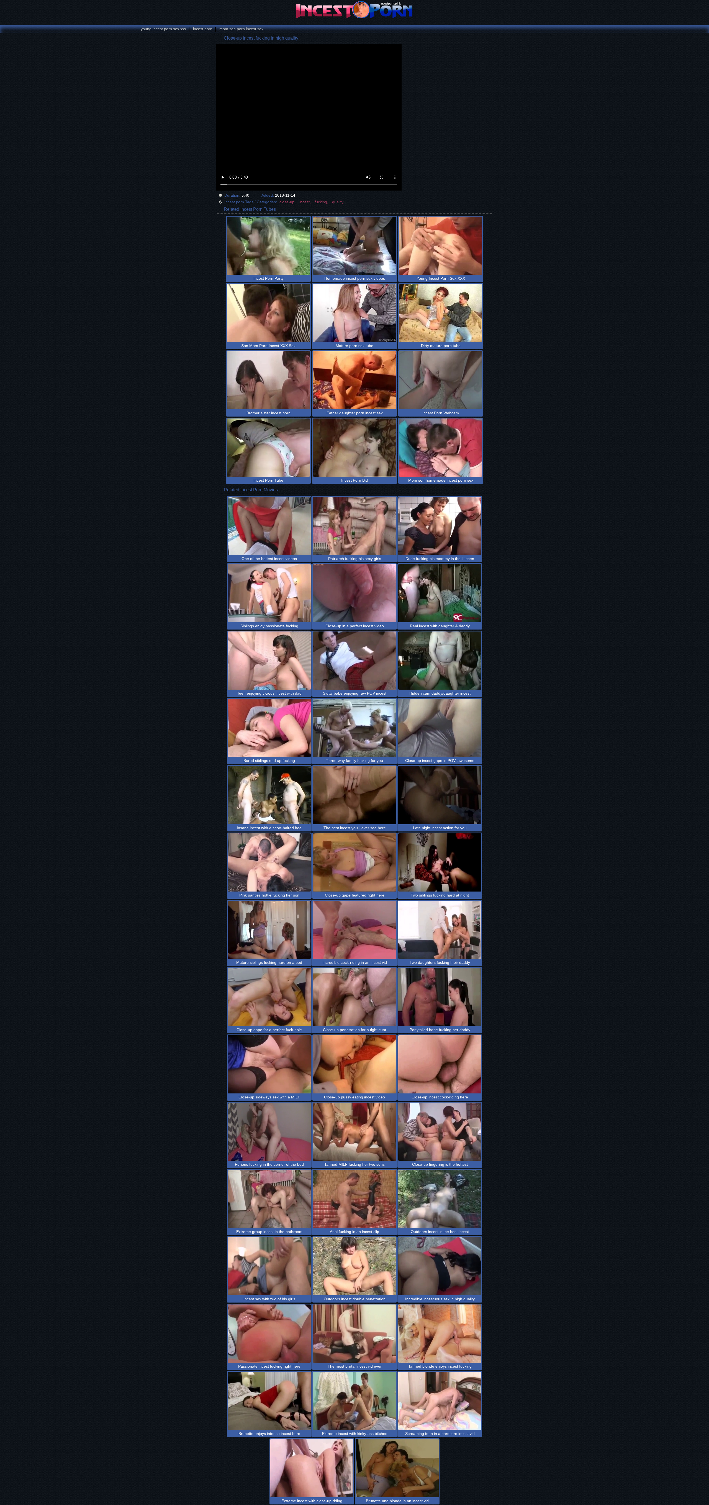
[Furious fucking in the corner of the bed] (269, 1132)
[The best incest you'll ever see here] (354, 795)
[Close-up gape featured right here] (354, 862)
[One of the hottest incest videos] (269, 526)
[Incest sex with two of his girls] (269, 1266)
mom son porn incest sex (241, 29)
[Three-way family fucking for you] (354, 728)
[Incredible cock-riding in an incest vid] (354, 930)
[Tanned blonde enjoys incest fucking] (439, 1333)
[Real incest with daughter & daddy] (439, 593)
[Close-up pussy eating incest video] (354, 1064)
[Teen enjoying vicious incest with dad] (269, 660)
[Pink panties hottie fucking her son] (269, 862)
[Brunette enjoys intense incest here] (269, 1401)
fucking (321, 202)
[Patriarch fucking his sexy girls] (354, 526)
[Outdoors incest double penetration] (354, 1266)
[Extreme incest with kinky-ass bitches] (354, 1401)
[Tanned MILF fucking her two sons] (354, 1132)
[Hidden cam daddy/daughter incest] (439, 660)
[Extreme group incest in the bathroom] (269, 1199)
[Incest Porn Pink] (354, 9)
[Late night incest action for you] (439, 795)
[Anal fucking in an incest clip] (354, 1199)
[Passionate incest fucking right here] (269, 1333)
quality (337, 202)
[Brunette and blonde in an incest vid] (397, 1468)
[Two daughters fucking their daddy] (439, 930)
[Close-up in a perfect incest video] (354, 593)
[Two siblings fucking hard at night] (439, 862)
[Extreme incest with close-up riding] (311, 1468)
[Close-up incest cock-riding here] (439, 1064)
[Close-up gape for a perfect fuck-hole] (269, 997)
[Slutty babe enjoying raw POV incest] (354, 660)
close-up (286, 202)
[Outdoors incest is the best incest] (439, 1199)
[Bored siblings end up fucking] (269, 728)
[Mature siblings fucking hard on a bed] (269, 930)
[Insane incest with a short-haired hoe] (269, 795)
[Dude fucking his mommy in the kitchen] (439, 526)
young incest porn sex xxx (163, 29)
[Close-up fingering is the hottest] (439, 1132)
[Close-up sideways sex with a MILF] (269, 1064)
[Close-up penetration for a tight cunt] (354, 997)
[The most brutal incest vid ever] (354, 1333)
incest (304, 202)
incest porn (202, 29)
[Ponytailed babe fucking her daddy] (439, 997)
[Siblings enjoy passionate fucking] (269, 593)
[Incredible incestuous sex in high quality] (439, 1266)
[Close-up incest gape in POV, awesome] (439, 728)
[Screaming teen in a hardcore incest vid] (439, 1401)
